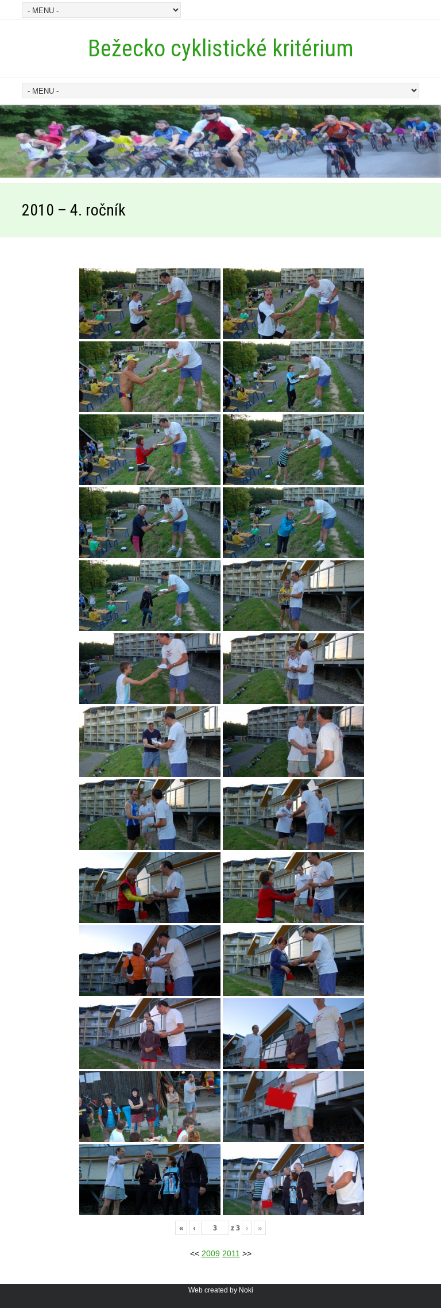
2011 (231, 1253)
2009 (211, 1253)
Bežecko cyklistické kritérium (221, 48)
